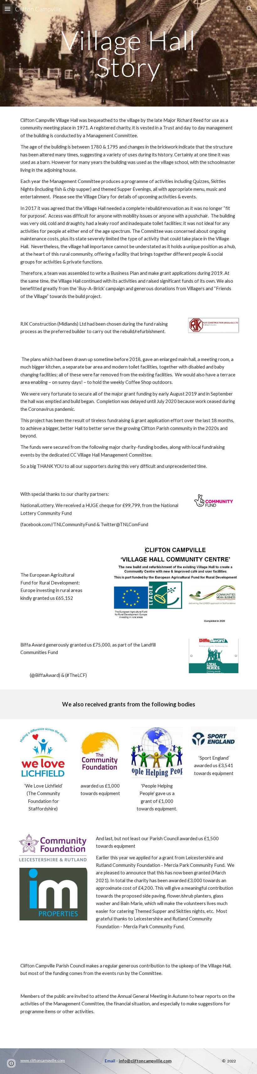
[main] (129, 53)
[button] (7, 8)
